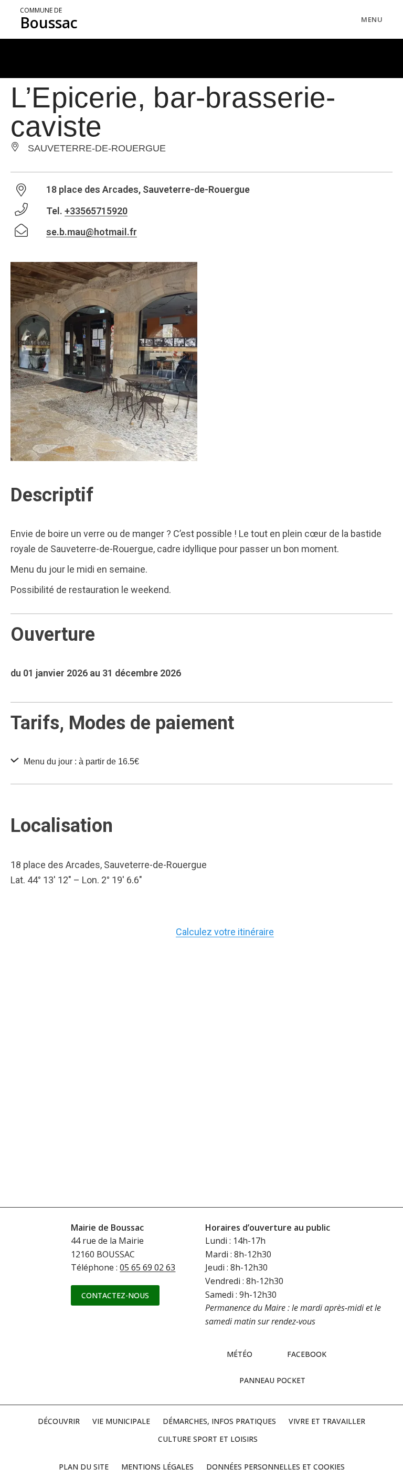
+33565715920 (96, 210)
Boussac (49, 19)
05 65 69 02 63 (147, 1267)
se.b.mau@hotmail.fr (91, 231)
